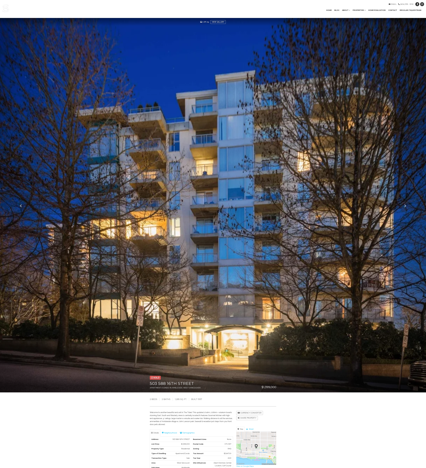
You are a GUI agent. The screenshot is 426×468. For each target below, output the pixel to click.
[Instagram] (422, 4)
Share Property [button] (248, 418)
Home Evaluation (377, 10)
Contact (392, 10)
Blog (336, 10)
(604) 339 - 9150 (407, 4)
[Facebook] (417, 4)
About (345, 10)
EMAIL (393, 4)
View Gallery (218, 22)
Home (329, 10)
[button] (25, 205)
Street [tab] (250, 429)
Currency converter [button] (250, 413)
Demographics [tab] (188, 433)
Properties (359, 10)
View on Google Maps (245, 466)
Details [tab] (156, 433)
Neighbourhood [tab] (170, 433)
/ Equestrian (410, 10)
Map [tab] (241, 429)
